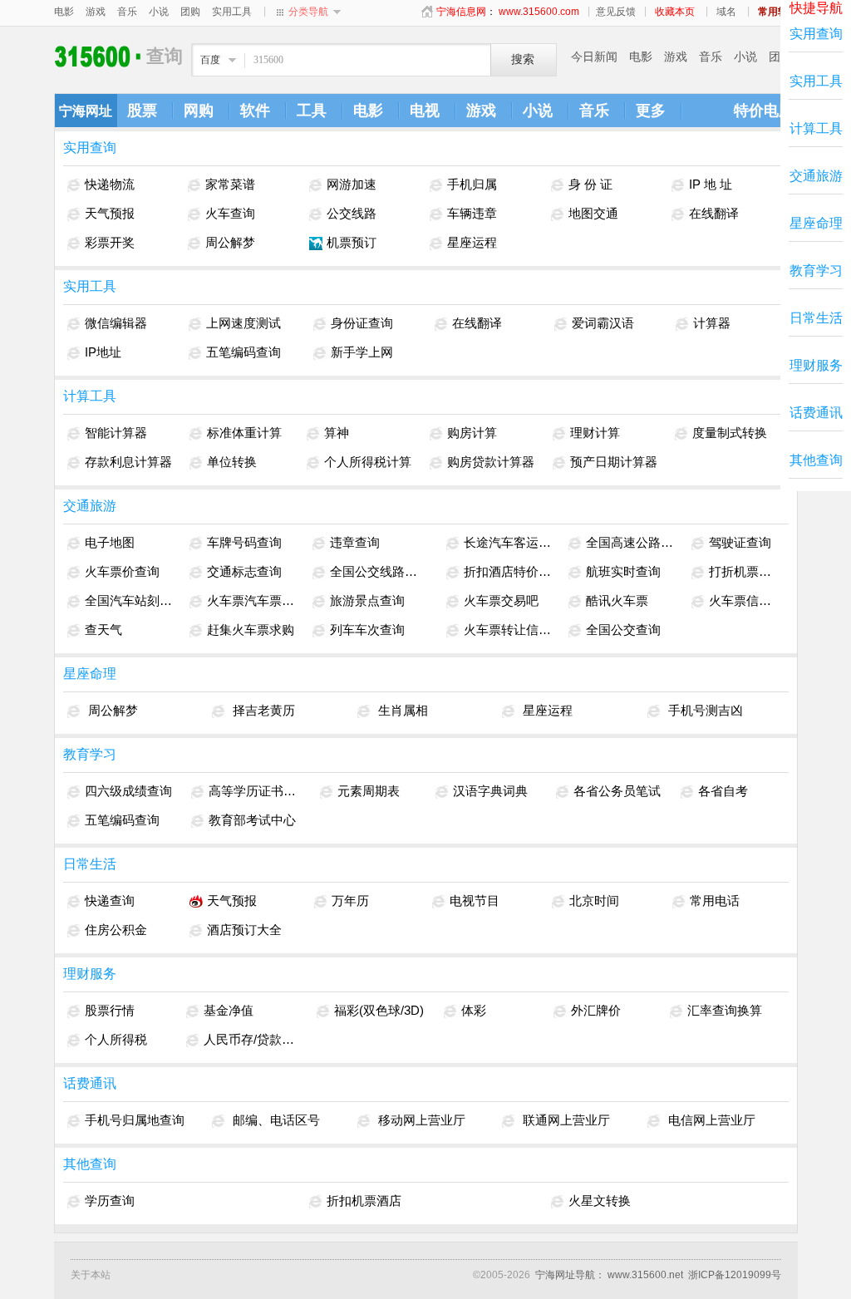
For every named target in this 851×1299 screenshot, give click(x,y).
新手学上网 (362, 352)
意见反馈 (616, 11)
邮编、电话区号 (274, 1120)
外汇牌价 (596, 1010)
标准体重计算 (244, 433)
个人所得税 (116, 1039)
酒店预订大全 (244, 930)
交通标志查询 (244, 571)
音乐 (127, 11)
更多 (651, 110)
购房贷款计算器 (490, 462)
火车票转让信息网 (508, 629)
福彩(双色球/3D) (379, 1010)
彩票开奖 (110, 242)
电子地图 (110, 542)
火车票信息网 (743, 600)
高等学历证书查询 (256, 791)
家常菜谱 (230, 184)
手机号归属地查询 (134, 1120)
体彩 (473, 1010)
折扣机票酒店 (364, 1200)
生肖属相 (401, 710)
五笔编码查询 (243, 352)
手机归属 (472, 184)
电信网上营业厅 (710, 1120)
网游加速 (351, 184)
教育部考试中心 (252, 820)
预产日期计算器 (613, 462)
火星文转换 (599, 1200)
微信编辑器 (116, 323)
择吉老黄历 (262, 710)
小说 (159, 11)
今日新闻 (594, 56)
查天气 (103, 629)
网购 (199, 110)
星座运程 (472, 242)
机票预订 (351, 242)
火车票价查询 (122, 571)
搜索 (522, 59)
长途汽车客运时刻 (508, 542)
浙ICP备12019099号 (734, 1275)
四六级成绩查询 (128, 791)
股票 (142, 110)
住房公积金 (116, 930)
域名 (726, 11)
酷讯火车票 (617, 600)
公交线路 (351, 213)
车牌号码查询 (244, 542)
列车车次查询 (367, 629)
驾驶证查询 (740, 542)
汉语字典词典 (490, 791)
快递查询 (110, 900)
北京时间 (594, 900)
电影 (64, 11)
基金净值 (228, 1010)
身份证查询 (362, 323)
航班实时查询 (623, 571)
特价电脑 (764, 110)
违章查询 (355, 542)
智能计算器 (116, 433)
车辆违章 (472, 213)
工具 (312, 110)
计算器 (711, 323)
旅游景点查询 (367, 600)
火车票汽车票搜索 (251, 600)
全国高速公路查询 (630, 542)
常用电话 (715, 900)
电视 (425, 110)
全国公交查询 (623, 629)
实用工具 (232, 11)
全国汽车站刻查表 (129, 600)
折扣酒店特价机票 (508, 571)
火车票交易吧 (501, 600)
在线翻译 (714, 213)
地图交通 (593, 213)
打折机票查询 (743, 571)
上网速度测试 (243, 323)
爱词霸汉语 (603, 323)
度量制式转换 (729, 433)
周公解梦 (230, 242)
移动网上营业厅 (420, 1120)
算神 (336, 433)
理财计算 (595, 433)
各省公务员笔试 (617, 791)
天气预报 (110, 213)
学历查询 (110, 1200)
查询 (100, 56)
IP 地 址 (710, 184)
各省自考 (723, 791)
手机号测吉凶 (704, 710)
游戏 (96, 11)
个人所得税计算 (367, 462)
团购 (190, 11)
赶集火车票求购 (250, 629)
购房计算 (472, 433)
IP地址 (103, 352)
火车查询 (230, 213)
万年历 (350, 900)
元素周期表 (368, 791)
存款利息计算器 (128, 462)
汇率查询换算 (724, 1010)
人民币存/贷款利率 (251, 1039)
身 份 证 (590, 184)
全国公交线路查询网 (379, 571)
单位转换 (232, 462)
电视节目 (474, 900)
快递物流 (110, 184)
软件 (255, 110)
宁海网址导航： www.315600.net (609, 1275)
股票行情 (110, 1010)
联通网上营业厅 (564, 1120)
